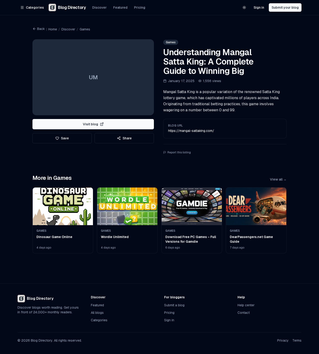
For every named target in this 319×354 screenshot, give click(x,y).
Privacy (283, 340)
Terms (296, 340)
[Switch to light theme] (244, 7)
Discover (99, 7)
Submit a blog (174, 305)
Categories (99, 320)
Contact (243, 313)
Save (65, 138)
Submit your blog (285, 7)
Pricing (139, 7)
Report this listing (179, 152)
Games (85, 29)
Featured (120, 7)
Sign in (259, 7)
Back (41, 29)
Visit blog (90, 124)
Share (127, 138)
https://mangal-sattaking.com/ (191, 131)
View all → (278, 179)
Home (52, 29)
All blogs (97, 313)
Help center (246, 305)
